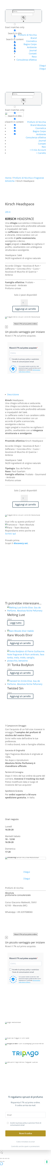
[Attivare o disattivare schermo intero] (3, 1158)
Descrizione (13, 394)
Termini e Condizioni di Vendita (25, 1004)
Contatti (33, 53)
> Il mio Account (38, 149)
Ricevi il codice (25, 1133)
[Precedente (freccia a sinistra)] (1, 1161)
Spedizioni (25, 1007)
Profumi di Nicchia (27, 34)
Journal (33, 50)
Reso (34, 56)
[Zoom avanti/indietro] (1, 1158)
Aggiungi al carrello (25, 308)
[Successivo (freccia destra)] (3, 1161)
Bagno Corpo (30, 44)
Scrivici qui (10, 533)
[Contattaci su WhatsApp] (1, 1164)
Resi (44, 146)
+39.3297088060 (31, 1031)
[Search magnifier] (23, 18)
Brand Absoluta (38, 125)
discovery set (21, 543)
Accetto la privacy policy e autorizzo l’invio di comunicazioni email (25, 1124)
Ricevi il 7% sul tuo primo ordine (25, 324)
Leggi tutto (15, 622)
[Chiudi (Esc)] (8, 1158)
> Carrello (41, 153)
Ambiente (32, 47)
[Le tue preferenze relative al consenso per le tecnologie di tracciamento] (47, 1162)
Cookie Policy (25, 1016)
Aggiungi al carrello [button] (20, 643)
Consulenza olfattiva (26, 59)
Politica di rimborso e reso (25, 1010)
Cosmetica (31, 41)
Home (8, 177)
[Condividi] (6, 1158)
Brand (34, 38)
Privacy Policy (25, 1013)
